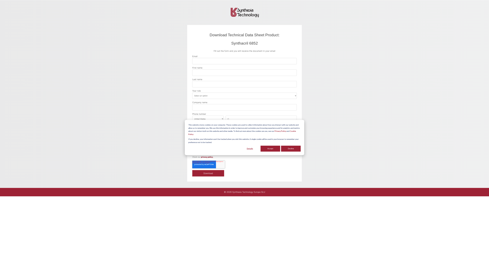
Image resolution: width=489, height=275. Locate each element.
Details (250, 148)
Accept (270, 148)
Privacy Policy (280, 131)
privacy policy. (207, 157)
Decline (291, 148)
